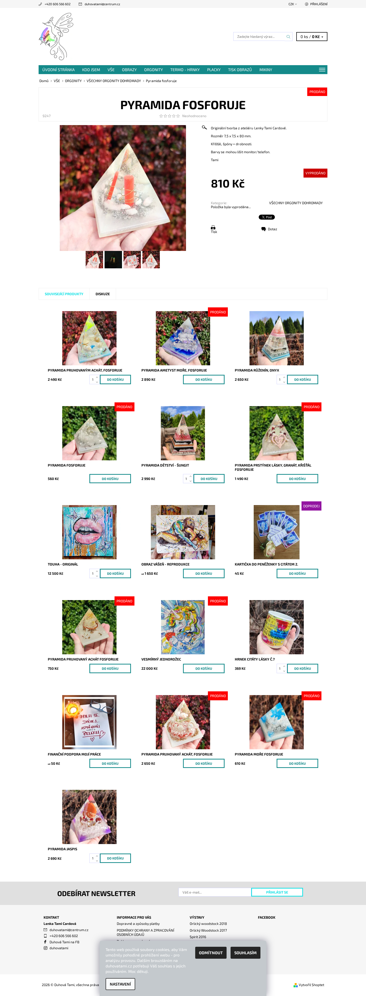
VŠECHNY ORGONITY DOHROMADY (296, 203)
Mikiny (265, 69)
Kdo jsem (91, 69)
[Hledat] (289, 36)
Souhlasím (245, 952)
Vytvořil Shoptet (311, 985)
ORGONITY (153, 69)
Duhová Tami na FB (64, 942)
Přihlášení (318, 4)
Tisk (214, 232)
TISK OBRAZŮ (240, 69)
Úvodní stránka (58, 69)
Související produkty (64, 294)
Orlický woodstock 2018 (208, 923)
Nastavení (120, 984)
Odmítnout (211, 952)
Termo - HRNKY (185, 69)
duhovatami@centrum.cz (102, 4)
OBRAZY (129, 69)
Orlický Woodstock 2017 (208, 930)
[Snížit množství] (98, 381)
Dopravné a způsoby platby (138, 923)
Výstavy (197, 917)
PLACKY (214, 69)
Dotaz (272, 229)
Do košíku (203, 379)
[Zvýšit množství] (98, 377)
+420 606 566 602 (57, 4)
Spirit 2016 (198, 937)
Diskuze (103, 294)
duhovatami (59, 948)
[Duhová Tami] (57, 36)
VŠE (111, 69)
